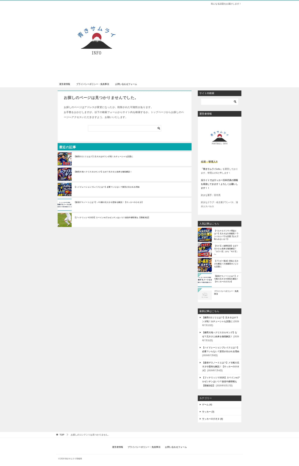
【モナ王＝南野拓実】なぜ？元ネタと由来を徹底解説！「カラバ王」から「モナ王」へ (226, 250)
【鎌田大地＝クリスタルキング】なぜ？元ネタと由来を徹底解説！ (103, 172)
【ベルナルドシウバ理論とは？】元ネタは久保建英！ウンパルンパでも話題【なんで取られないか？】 (226, 235)
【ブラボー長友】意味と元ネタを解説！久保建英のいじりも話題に (226, 264)
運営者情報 (64, 84)
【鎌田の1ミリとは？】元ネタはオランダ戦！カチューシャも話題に (103, 156)
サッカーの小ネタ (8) (212, 419)
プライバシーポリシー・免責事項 (92, 84)
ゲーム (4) (207, 404)
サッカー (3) (208, 411)
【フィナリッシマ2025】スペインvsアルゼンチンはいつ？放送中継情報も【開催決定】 (112, 217)
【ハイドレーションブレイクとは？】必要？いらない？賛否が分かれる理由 (107, 187)
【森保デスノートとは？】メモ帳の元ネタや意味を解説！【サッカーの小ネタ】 (108, 202)
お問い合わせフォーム (126, 84)
